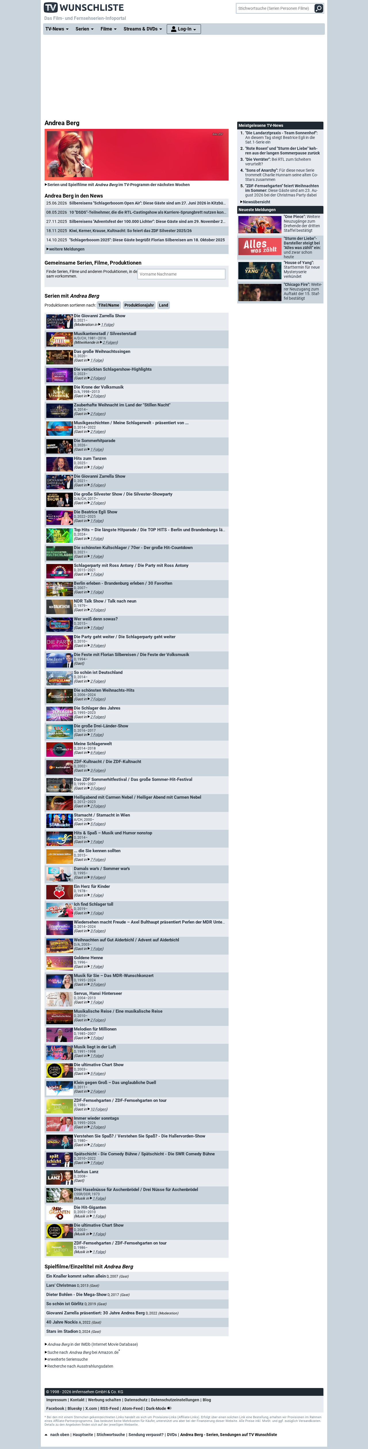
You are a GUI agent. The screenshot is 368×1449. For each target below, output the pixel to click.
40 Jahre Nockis (62, 1322)
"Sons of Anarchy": (281, 175)
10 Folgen (98, 1109)
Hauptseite (83, 1434)
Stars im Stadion (62, 1331)
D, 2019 (95, 1304)
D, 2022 (162, 1313)
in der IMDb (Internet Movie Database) (92, 1344)
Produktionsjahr (139, 305)
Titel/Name (108, 305)
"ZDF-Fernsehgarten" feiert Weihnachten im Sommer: (282, 190)
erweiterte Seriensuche (67, 1359)
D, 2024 (90, 1332)
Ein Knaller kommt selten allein (76, 1276)
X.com (91, 1408)
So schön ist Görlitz (65, 1303)
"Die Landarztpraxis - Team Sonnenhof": (281, 137)
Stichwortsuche (111, 1434)
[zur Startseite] (84, 6)
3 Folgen (97, 645)
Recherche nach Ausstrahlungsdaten (80, 1366)
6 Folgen (97, 752)
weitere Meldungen (67, 249)
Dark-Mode (156, 1408)
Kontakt (77, 1400)
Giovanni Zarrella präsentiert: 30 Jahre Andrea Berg (95, 1313)
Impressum (56, 1400)
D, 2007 (118, 1276)
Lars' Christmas (61, 1285)
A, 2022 (90, 1322)
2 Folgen (109, 342)
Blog (207, 1400)
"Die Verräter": (278, 161)
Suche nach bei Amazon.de (82, 1352)
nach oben (59, 1434)
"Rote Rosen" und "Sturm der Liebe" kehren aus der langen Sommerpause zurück (282, 150)
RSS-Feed (109, 1408)
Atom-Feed (132, 1408)
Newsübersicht (256, 202)
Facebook (55, 1408)
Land (163, 305)
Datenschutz (135, 1400)
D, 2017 (118, 1295)
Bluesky (75, 1408)
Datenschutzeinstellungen (175, 1400)
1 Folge (107, 324)
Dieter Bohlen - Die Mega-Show (76, 1294)
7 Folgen (97, 699)
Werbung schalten (104, 1400)
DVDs (172, 1434)
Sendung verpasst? (146, 1434)
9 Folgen (97, 877)
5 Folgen (97, 485)
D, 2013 (88, 1286)
